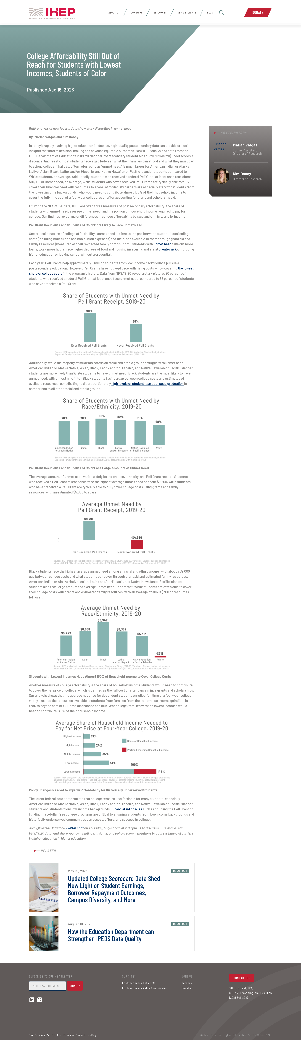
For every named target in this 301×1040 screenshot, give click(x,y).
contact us (242, 978)
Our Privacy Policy (42, 1035)
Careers (187, 983)
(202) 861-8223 (239, 997)
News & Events (187, 12)
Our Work (137, 12)
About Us (114, 12)
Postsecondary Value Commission (145, 988)
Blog (210, 12)
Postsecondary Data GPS (138, 983)
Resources (160, 12)
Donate (257, 12)
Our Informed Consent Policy (77, 1035)
